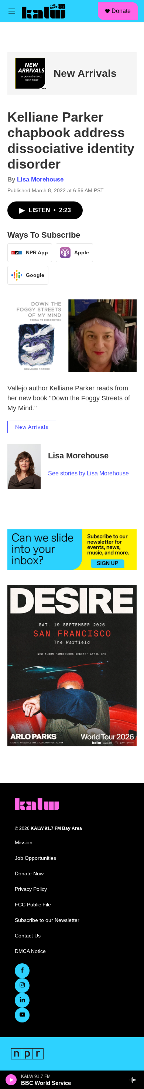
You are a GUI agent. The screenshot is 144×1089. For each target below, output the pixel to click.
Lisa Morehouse (40, 179)
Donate (121, 11)
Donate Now (29, 873)
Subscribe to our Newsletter (47, 920)
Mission (23, 842)
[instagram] (22, 985)
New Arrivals (85, 73)
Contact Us (28, 936)
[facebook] (22, 970)
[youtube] (22, 1015)
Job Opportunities (35, 858)
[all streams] (134, 1080)
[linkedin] (22, 1000)
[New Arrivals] (30, 73)
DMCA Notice (30, 951)
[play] (11, 1079)
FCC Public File (33, 905)
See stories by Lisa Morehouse (88, 473)
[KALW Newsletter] (72, 549)
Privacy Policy (31, 889)
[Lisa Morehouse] (24, 466)
